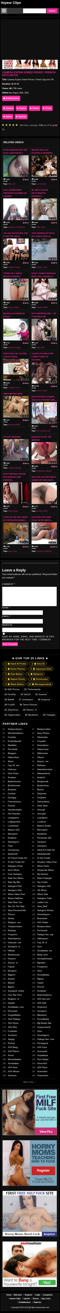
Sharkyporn (13, 842)
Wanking (17, 468)
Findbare (41, 797)
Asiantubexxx (14, 938)
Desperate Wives (45, 870)
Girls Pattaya (14, 1019)
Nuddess (12, 838)
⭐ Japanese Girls (41, 669)
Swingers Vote (15, 890)
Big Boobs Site (44, 1023)
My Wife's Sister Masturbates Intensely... (40, 193)
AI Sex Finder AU (16, 862)
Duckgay (12, 797)
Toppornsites (12, 715)
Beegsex (12, 753)
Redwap (12, 930)
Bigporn (11, 974)
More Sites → (30, 1082)
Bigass (40, 979)
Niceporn (12, 970)
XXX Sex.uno (43, 999)
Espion (22, 108)
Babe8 (9, 699)
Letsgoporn (13, 817)
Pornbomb (42, 930)
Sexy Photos (43, 733)
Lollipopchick (14, 821)
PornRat (10, 694)
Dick (10, 551)
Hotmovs (12, 769)
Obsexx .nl (30, 709)
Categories (48, 1295)
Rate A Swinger (44, 878)
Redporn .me (14, 922)
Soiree (8, 116)
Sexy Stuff (42, 906)
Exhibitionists (12, 98)
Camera (9, 108)
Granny (11, 805)
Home (14, 551)
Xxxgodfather (14, 1015)
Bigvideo (41, 962)
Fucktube (12, 1031)
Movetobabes (14, 1059)
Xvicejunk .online (16, 991)
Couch (17, 387)
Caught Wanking (12, 437)
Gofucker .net (14, 942)
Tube (10, 846)
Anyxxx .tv (13, 962)
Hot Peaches (14, 813)
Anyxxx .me (42, 761)
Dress (10, 307)
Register (28, 1295)
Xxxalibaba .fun (44, 950)
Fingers (39, 267)
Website (7, 625)
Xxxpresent (42, 1075)
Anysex (11, 979)
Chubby (39, 307)
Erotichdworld (14, 741)
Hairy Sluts (42, 805)
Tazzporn (41, 842)
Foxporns (12, 934)
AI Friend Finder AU (17, 858)
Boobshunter (14, 785)
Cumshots (40, 551)
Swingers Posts (15, 866)
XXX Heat (12, 1067)
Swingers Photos (45, 910)
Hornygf (41, 809)
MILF (43, 347)
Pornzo (11, 914)
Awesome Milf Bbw (12, 394)
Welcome (18, 1295)
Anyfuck (41, 777)
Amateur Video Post (47, 862)
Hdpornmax (43, 749)
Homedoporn (43, 914)
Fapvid (11, 966)
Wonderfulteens (15, 733)
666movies (42, 753)
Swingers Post (15, 886)
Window (49, 471)
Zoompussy (13, 850)
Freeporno (42, 966)
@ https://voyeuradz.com (39, 1307)
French (35, 108)
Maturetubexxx (44, 995)
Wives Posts (43, 866)
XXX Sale (41, 1003)
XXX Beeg (13, 1047)
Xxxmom (41, 694)
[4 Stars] (14, 125)
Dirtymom (42, 793)
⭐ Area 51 (38, 663)
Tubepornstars (15, 926)
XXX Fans (42, 1047)
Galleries (37, 1302)
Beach (36, 1299)
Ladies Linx (42, 902)
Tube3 (40, 983)
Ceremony (42, 184)
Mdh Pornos (11, 689)
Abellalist (12, 745)
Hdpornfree (13, 757)
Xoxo (39, 1031)
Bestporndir (42, 781)
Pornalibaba (43, 1019)
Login (37, 1295)
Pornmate (12, 1011)
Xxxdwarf (41, 991)
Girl (49, 431)
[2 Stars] (7, 125)
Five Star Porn (15, 995)
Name (6, 608)
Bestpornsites (43, 729)
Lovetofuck (13, 825)
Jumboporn (26, 699)
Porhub (11, 1043)
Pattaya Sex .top (45, 934)
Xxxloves (12, 1075)
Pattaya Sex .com (45, 1039)
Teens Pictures (28, 704)
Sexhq (11, 918)
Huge (43, 227)
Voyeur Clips (11, 3)
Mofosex (41, 765)
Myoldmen (31, 715)
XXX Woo (12, 1027)
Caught (11, 468)
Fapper (10, 267)
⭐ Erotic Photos (15, 669)
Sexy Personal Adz (17, 910)
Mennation (42, 830)
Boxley (10, 347)
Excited (39, 511)
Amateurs (11, 227)
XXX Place (42, 1067)
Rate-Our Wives (15, 878)
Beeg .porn (42, 954)
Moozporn (13, 834)
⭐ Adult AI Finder (15, 663)
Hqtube (11, 1003)
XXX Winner (14, 1071)
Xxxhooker (42, 1071)
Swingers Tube (44, 898)
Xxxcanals (42, 1051)
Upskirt (27, 1299)
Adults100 (13, 854)
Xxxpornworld (43, 1027)
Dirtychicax (11, 709)
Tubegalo (49, 715)
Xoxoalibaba (43, 974)
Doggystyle (40, 471)
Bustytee (12, 789)
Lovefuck (41, 821)
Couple (44, 391)
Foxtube (12, 737)
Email (6, 616)
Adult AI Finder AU (46, 850)
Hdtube (11, 950)
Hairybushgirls (15, 809)
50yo (38, 347)
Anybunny (42, 1007)
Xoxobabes (13, 1063)
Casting (11, 387)
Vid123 (25, 694)
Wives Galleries (15, 898)
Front (45, 267)
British (10, 511)
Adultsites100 (43, 854)
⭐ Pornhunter (39, 679)
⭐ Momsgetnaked (39, 684)
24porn (40, 757)
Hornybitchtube (44, 958)
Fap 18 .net (13, 765)
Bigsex (11, 987)
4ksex (11, 761)
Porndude (12, 749)
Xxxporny (44, 699)
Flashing (17, 347)
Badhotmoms (14, 781)
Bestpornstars (44, 926)
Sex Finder (42, 882)
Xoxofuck (12, 1035)
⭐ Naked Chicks (15, 679)
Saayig (11, 1039)
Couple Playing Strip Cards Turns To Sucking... (43, 357)
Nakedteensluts (44, 769)
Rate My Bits (14, 882)
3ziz (14, 184)
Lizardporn (42, 817)
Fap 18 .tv (42, 942)
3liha (10, 184)
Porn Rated (42, 1059)
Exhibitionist (20, 227)
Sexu (39, 970)
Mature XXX (14, 830)
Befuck (11, 983)
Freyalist (41, 741)
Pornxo (40, 987)
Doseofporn (43, 745)
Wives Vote (42, 894)
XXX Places (13, 1051)
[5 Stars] (17, 125)
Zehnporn (42, 846)
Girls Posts (13, 773)
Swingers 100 (43, 886)
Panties (17, 267)
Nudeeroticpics (15, 729)
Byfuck (40, 789)
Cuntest (11, 793)
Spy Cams (46, 1299)
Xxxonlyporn (43, 1035)
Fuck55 (9, 704)
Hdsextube (42, 737)
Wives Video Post (16, 894)
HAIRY (45, 307)
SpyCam (22, 116)
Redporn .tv (13, 999)
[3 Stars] (10, 125)
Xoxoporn (42, 1011)
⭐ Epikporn (35, 674)
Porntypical (42, 1043)
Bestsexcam (14, 954)
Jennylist (41, 813)
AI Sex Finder (43, 858)
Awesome (11, 424)
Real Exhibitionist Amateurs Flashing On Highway (15, 193)
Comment (8, 584)
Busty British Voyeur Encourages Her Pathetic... (14, 477)
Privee (48, 108)
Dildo (38, 227)
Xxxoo (11, 1055)
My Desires (42, 874)
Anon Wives (13, 870)
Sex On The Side (16, 906)
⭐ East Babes (13, 674)
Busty (16, 511)
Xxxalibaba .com (16, 1007)
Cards (38, 391)
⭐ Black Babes (14, 684)
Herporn (12, 958)
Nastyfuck (42, 834)
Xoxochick (42, 1063)
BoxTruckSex (41, 431)
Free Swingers (15, 874)
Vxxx (39, 946)
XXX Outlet (42, 922)
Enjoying (48, 551)
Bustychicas (43, 785)
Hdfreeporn (42, 938)
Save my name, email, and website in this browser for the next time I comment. (28, 638)
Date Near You (15, 902)
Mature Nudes (44, 825)
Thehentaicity (32, 689)
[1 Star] (4, 125)
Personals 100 (44, 838)
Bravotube (42, 918)
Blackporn (42, 1015)
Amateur (12, 777)
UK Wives (42, 890)
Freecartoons (14, 801)
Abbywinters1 (43, 773)
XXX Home (13, 1023)
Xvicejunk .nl (14, 946)
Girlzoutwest (43, 801)
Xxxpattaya (42, 1055)
